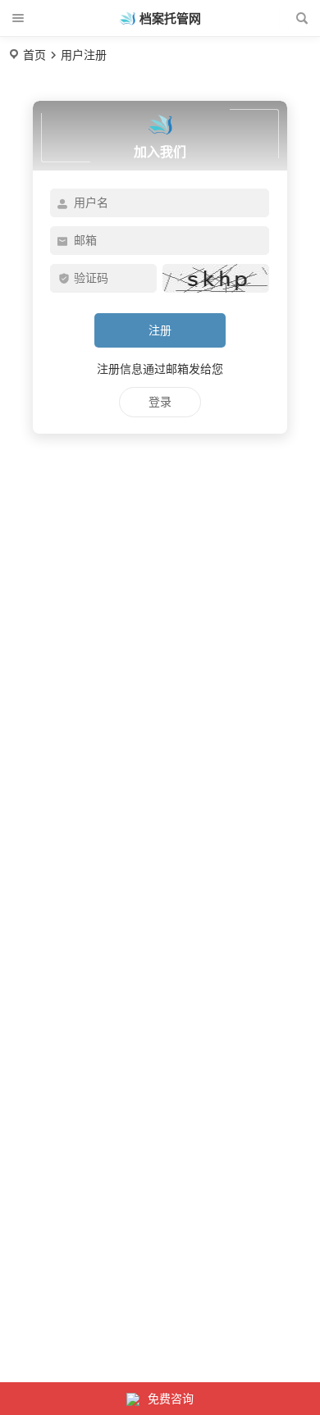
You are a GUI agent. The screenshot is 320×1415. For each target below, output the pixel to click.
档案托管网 (170, 18)
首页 (34, 54)
